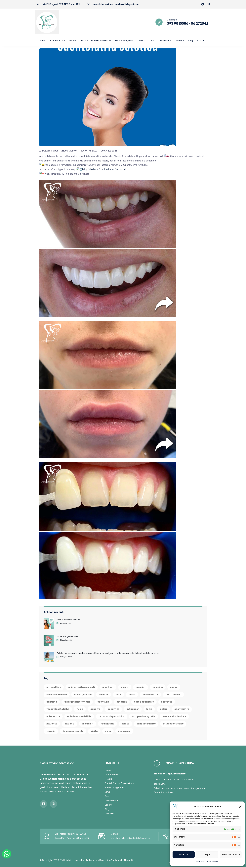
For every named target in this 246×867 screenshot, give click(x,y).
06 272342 (199, 23)
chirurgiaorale (83, 694)
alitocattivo (53, 687)
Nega (207, 854)
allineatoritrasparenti (81, 687)
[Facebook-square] (43, 804)
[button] (240, 806)
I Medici (73, 40)
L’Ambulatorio (57, 40)
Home (43, 40)
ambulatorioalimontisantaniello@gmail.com (116, 4)
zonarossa (124, 731)
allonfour (108, 687)
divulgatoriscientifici (77, 701)
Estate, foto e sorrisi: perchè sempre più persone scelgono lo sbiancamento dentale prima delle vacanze (108, 653)
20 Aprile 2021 (109, 151)
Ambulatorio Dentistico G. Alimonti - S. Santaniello (68, 151)
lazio (149, 709)
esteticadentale (144, 701)
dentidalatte (150, 694)
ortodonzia (53, 716)
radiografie (107, 723)
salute (125, 723)
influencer (133, 709)
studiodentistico (173, 723)
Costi (151, 40)
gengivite (113, 709)
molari (163, 709)
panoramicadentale (174, 716)
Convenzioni (165, 40)
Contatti (201, 40)
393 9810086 (177, 23)
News (142, 40)
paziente (51, 723)
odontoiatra (181, 709)
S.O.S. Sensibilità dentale (68, 619)
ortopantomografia (143, 716)
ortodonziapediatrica (112, 716)
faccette (166, 701)
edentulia (103, 701)
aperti (124, 687)
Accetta (183, 854)
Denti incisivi (173, 694)
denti (132, 694)
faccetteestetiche (57, 709)
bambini (140, 687)
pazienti (69, 723)
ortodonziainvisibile (79, 716)
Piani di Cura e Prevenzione (96, 40)
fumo (80, 709)
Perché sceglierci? (125, 40)
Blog (190, 40)
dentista (51, 701)
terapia (50, 731)
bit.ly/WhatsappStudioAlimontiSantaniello (104, 169)
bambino (158, 687)
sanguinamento (146, 723)
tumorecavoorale (73, 731)
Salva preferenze (231, 854)
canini (174, 687)
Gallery (180, 40)
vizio (108, 731)
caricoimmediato (56, 694)
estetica (121, 701)
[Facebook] (203, 4)
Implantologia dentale (67, 636)
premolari (87, 723)
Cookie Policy (200, 861)
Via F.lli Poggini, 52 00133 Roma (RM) (61, 4)
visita (94, 731)
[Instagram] (208, 4)
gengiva (95, 709)
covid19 (103, 694)
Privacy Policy (212, 861)
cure (118, 694)
